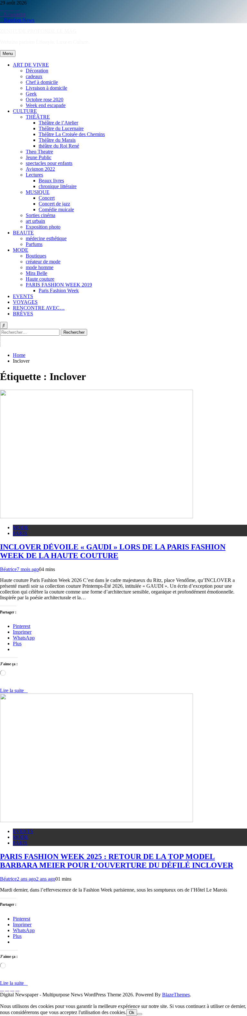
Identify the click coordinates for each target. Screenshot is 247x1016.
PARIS (20, 533)
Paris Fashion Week (59, 290)
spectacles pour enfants (49, 163)
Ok (131, 1012)
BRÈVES (23, 313)
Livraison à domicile (46, 88)
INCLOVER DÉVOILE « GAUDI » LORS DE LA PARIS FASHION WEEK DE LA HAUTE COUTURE (112, 551)
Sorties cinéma (40, 215)
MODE (20, 250)
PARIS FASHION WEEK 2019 (59, 284)
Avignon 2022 (40, 169)
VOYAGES (25, 302)
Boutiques (36, 256)
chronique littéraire (58, 186)
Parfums (34, 244)
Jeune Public (38, 157)
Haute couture (40, 279)
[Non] (139, 1014)
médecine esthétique (46, 238)
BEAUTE (23, 232)
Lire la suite (12, 690)
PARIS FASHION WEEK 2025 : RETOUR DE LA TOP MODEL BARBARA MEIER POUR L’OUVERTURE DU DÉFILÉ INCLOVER (116, 860)
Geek (31, 93)
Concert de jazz (54, 203)
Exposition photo (43, 227)
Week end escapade (46, 105)
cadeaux (34, 76)
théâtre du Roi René (59, 146)
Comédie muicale (56, 209)
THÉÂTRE (38, 117)
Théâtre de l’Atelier (58, 122)
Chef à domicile (42, 82)
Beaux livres (51, 180)
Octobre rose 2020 (44, 99)
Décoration (37, 70)
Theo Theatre (39, 151)
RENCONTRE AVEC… (39, 308)
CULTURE (25, 111)
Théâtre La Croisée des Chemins (72, 134)
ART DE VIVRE (31, 65)
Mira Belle (36, 273)
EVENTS (23, 296)
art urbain (35, 221)
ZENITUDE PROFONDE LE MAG (38, 31)
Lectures (34, 174)
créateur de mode (43, 261)
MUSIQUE (38, 192)
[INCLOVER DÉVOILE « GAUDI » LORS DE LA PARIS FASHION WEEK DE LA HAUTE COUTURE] (96, 516)
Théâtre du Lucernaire (61, 128)
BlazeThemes (176, 994)
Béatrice (8, 569)
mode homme (39, 267)
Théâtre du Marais (57, 140)
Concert (47, 198)
